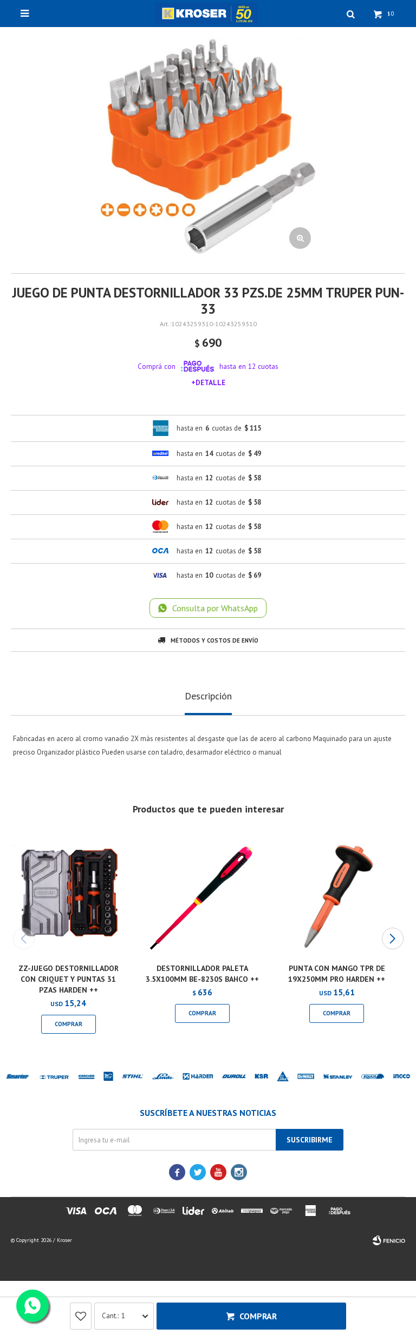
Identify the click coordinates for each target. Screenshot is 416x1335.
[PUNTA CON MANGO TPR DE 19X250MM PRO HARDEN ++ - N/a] (337, 895)
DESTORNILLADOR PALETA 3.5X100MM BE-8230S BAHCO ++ (202, 973)
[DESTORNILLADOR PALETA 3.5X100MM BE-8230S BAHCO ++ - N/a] (203, 895)
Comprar (258, 1316)
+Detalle (208, 382)
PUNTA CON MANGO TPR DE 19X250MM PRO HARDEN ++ (336, 973)
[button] (392, 938)
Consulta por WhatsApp (215, 608)
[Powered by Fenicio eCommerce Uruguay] (389, 1240)
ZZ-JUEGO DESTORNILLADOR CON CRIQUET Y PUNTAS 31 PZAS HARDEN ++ (68, 979)
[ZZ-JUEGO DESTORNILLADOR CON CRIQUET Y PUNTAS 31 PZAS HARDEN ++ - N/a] (68, 895)
